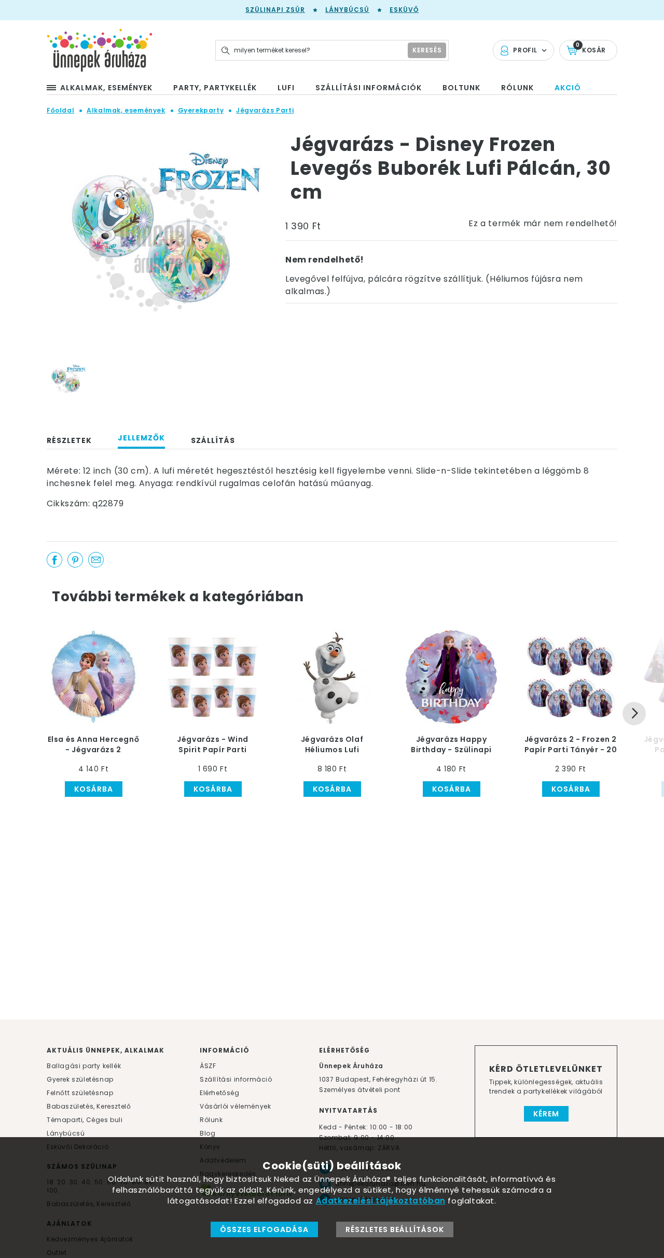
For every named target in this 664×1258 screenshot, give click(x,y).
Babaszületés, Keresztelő (89, 1106)
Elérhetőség (220, 1092)
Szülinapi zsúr (275, 9)
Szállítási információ (236, 1079)
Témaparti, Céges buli (85, 1119)
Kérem (546, 1114)
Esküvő (404, 9)
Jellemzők (141, 438)
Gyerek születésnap (80, 1079)
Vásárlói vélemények (235, 1106)
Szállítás (213, 440)
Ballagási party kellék (84, 1065)
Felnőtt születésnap (80, 1092)
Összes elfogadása (264, 1229)
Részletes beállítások (394, 1229)
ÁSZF (208, 1065)
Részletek (69, 440)
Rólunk (211, 1119)
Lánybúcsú (347, 9)
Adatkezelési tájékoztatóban (381, 1200)
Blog (207, 1133)
